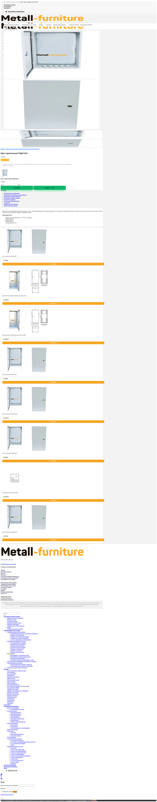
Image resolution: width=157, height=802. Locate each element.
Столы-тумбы (14, 762)
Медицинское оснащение (11, 193)
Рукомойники (14, 720)
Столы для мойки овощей (18, 751)
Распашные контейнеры (17, 658)
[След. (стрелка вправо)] (3, 799)
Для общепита (14, 717)
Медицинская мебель (86, 24)
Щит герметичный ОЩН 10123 (10, 413)
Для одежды (11, 672)
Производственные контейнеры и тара (22, 660)
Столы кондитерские (16, 760)
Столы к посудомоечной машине (20, 755)
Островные (13, 726)
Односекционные (15, 712)
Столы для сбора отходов (18, 752)
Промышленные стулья (14, 622)
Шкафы (41, 24)
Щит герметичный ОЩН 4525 (9, 532)
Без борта (13, 763)
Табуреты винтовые (13, 624)
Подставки (10, 731)
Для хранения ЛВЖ (13, 687)
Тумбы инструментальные (15, 629)
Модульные (10, 698)
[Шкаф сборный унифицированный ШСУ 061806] (26, 332)
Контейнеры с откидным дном (19, 655)
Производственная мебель (12, 24)
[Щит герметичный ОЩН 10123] (26, 411)
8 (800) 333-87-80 (12, 28)
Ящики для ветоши (13, 694)
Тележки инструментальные (15, 626)
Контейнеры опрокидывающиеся (20, 656)
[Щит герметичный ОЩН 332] (26, 253)
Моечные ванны (12, 711)
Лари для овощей (12, 729)
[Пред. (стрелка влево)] (1, 799)
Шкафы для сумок (12, 692)
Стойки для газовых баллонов (19, 638)
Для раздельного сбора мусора (16, 670)
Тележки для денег (16, 650)
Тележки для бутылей (17, 649)
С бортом (13, 748)
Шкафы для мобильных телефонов (17, 691)
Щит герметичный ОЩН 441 (9, 374)
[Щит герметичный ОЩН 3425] (26, 450)
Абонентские (11, 678)
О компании (7, 6)
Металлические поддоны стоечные (21, 664)
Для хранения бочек (13, 684)
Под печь (13, 732)
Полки (12, 745)
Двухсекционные (15, 714)
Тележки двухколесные (17, 646)
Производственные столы (15, 746)
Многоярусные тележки (17, 644)
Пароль (3, 788)
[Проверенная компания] (8, 564)
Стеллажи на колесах (16, 740)
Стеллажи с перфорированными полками (22, 742)
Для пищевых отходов (17, 709)
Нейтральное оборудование (12, 196)
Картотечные (11, 681)
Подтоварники (11, 737)
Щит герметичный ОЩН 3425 (9, 453)
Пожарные (10, 701)
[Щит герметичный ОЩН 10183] (14, 489)
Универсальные (12, 697)
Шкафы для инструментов (15, 618)
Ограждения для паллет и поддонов (21, 666)
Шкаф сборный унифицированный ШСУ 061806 (14, 335)
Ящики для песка (12, 695)
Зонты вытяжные (12, 723)
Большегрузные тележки (18, 647)
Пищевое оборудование (59, 24)
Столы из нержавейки (17, 754)
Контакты (7, 8)
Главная (3, 149)
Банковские (10, 675)
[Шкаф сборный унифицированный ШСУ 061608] (26, 292)
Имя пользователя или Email (10, 785)
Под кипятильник (15, 735)
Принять (94, 800)
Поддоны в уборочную (17, 718)
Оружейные (10, 700)
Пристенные (14, 725)
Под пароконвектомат (17, 734)
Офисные (10, 703)
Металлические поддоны (14, 663)
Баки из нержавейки (13, 708)
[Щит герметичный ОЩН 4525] (26, 529)
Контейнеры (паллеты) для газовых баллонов (24, 633)
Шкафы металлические (11, 204)
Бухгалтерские (11, 673)
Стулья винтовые (12, 621)
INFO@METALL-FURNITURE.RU (16, 11)
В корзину (17, 187)
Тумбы (9, 627)
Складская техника (74, 24)
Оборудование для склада (29, 24)
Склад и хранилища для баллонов (20, 639)
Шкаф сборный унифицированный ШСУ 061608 (14, 295)
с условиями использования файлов (75, 800)
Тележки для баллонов (17, 635)
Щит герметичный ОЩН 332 (9, 256)
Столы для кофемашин (17, 749)
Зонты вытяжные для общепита (20, 728)
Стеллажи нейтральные (14, 738)
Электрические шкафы (12, 149)
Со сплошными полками (17, 743)
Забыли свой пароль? (7, 794)
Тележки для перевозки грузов (16, 641)
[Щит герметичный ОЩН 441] (26, 371)
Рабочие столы (11, 619)
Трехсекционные (15, 715)
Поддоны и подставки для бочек (17, 667)
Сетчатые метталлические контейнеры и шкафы (21, 661)
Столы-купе (14, 759)
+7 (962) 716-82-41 (6, 598)
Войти (14, 791)
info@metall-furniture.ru (7, 599)
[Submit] (4, 615)
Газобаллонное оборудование (16, 632)
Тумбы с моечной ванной (17, 721)
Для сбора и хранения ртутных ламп (18, 686)
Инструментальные (13, 680)
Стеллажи (48, 24)
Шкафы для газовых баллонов (19, 636)
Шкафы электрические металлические (29, 149)
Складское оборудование (11, 201)
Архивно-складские (13, 677)
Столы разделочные (16, 757)
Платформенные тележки (18, 643)
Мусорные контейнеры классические (15, 195)
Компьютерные (12, 683)
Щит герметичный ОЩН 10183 (10, 492)
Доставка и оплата (9, 5)
